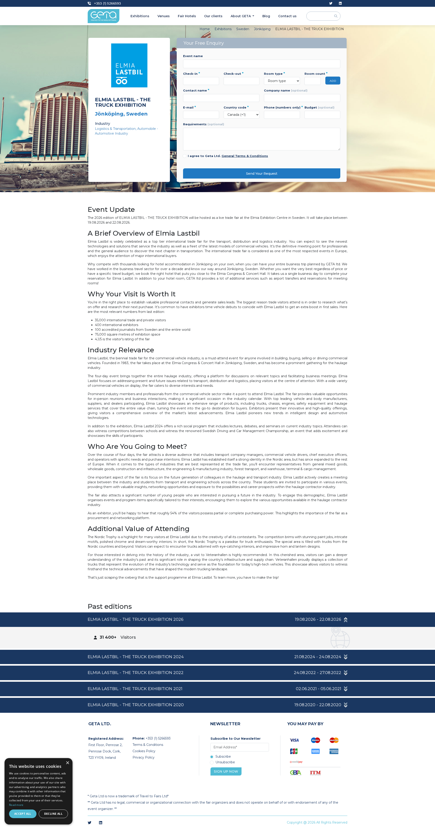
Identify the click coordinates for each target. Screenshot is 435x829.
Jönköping (262, 29)
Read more (16, 805)
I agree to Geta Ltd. (228, 156)
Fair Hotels (187, 16)
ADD (333, 80)
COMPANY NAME (285, 90)
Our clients (213, 16)
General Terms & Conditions (245, 156)
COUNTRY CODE (236, 107)
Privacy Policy (144, 757)
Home (205, 29)
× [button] (67, 763)
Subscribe (223, 757)
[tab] (217, 630)
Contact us (287, 16)
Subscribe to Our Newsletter (235, 739)
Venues (163, 16)
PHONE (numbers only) (282, 107)
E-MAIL (189, 107)
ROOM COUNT (312, 74)
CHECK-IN (191, 74)
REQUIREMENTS (203, 124)
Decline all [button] (53, 814)
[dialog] (38, 791)
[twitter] (330, 3)
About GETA (241, 16)
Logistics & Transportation (115, 129)
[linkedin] (340, 3)
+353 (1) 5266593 (107, 3)
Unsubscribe (225, 762)
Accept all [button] (22, 814)
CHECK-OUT (234, 74)
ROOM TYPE (274, 74)
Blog (266, 16)
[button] (217, 619)
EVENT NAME (193, 56)
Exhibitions (139, 16)
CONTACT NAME (196, 90)
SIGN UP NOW (226, 771)
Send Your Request (261, 174)
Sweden (242, 29)
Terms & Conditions (148, 745)
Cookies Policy (144, 751)
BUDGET (319, 107)
